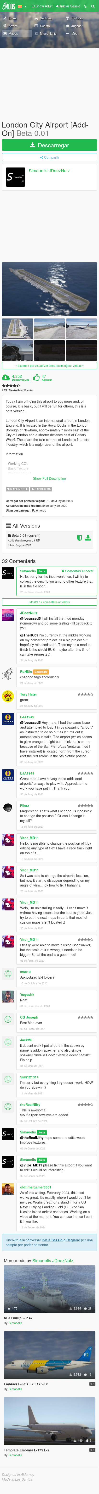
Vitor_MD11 (29, 837)
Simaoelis (28, 571)
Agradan (47, 379)
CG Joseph (29, 1017)
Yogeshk (27, 994)
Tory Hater (28, 694)
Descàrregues (20, 379)
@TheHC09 (29, 635)
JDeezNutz (28, 612)
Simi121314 (29, 1077)
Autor (41, 571)
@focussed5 (30, 618)
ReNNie (26, 671)
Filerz (24, 805)
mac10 (25, 971)
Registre (73, 1240)
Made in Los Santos (17, 1479)
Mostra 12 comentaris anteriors (49, 602)
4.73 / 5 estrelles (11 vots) (18, 390)
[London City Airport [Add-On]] (49, 289)
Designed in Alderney (18, 1474)
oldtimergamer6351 (35, 1187)
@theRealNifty (32, 1137)
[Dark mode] (85, 6)
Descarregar (52, 145)
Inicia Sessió (52, 1240)
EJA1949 (27, 716)
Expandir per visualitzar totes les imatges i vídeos (49, 365)
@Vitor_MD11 (31, 1165)
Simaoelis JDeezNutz (49, 170)
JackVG (26, 1039)
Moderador (41, 672)
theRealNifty (30, 1104)
